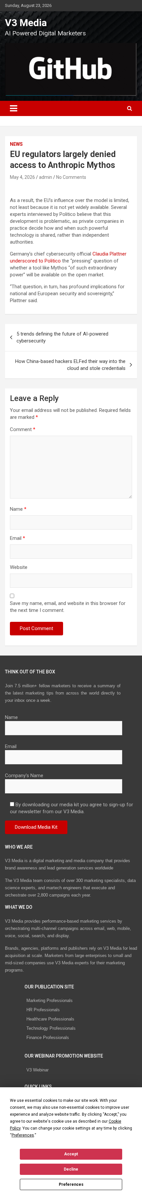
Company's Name (24, 776)
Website (18, 567)
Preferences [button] (23, 1135)
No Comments (71, 177)
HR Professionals (43, 1009)
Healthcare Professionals (50, 1019)
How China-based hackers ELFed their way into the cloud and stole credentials (70, 364)
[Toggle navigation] (13, 108)
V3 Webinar (37, 1069)
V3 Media (26, 22)
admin (45, 177)
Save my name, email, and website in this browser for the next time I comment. (67, 606)
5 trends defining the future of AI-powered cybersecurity (62, 337)
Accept (71, 1154)
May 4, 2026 (22, 177)
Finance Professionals (47, 1037)
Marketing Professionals (49, 1000)
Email (17, 538)
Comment (22, 429)
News (16, 144)
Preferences (71, 1184)
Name (18, 509)
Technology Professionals (51, 1028)
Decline (71, 1169)
